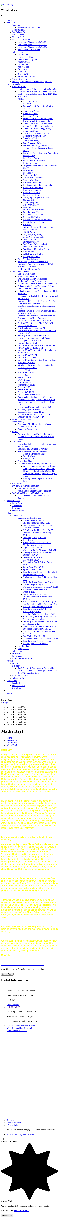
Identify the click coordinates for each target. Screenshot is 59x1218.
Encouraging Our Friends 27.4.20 (32, 409)
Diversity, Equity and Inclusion (25, 486)
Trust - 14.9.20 (24, 370)
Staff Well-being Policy (33, 247)
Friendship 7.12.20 (26, 392)
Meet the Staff (18, 37)
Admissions (17, 483)
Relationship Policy (31, 217)
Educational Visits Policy (34, 160)
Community (12, 680)
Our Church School (20, 271)
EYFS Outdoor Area (27, 76)
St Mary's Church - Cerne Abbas (32, 281)
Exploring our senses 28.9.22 (35, 643)
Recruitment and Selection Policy (37, 219)
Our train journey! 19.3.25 (34, 537)
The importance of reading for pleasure (34, 463)
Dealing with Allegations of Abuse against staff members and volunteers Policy (39, 148)
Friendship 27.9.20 (26, 372)
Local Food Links (20, 675)
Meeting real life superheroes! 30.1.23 (39, 626)
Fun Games (17, 656)
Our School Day (19, 32)
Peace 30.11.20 (24, 390)
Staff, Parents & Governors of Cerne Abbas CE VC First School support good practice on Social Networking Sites (37, 670)
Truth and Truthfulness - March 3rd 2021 (35, 323)
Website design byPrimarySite (20, 1134)
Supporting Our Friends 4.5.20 (31, 412)
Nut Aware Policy (31, 205)
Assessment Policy (31, 111)
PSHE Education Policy (33, 210)
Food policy (28, 173)
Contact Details (18, 30)
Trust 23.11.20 (24, 387)
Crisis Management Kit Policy (36, 133)
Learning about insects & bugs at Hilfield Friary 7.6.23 (37, 610)
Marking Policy (29, 200)
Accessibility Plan (31, 101)
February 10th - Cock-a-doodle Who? (34, 335)
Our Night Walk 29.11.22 (34, 636)
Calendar (16, 508)
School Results (24, 96)
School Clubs (18, 35)
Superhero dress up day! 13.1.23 (37, 629)
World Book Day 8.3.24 (33, 567)
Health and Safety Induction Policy (38, 185)
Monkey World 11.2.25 (33, 545)
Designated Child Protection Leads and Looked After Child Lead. (34, 425)
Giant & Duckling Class (28, 59)
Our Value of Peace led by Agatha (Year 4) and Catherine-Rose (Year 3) (36, 302)
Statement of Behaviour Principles (38, 118)
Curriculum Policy (31, 141)
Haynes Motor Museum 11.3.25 (37, 542)
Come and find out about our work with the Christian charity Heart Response (36, 317)
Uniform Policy (29, 251)
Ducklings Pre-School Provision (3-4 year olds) (32, 81)
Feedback (16, 683)
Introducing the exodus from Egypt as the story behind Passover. (35, 366)
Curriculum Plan (25, 461)
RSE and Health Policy (33, 214)
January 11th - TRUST (27, 357)
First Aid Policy (30, 170)
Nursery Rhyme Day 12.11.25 (36, 520)
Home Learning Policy (33, 187)
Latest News (17, 503)
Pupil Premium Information (29, 259)
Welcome (16, 25)
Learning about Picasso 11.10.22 (37, 641)
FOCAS (15, 663)
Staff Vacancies (18, 685)
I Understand (7, 1215)
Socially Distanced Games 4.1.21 (32, 394)
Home (9, 20)
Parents (10, 661)
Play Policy (28, 207)
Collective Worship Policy (34, 136)
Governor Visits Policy (33, 178)
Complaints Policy (31, 138)
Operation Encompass (27, 429)
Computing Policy (31, 131)
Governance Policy (31, 175)
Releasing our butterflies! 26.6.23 (37, 606)
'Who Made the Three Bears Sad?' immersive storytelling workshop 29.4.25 (38, 532)
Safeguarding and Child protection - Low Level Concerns (38, 228)
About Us (11, 22)
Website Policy (13, 1125)
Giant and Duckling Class (34, 454)
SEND (15, 431)
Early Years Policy (31, 158)
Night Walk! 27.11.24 (32, 547)
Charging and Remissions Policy (37, 121)
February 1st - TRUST (27, 343)
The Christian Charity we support (32, 279)
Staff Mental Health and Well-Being (27, 493)
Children (10, 513)
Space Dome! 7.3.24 (32, 569)
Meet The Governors (21, 39)
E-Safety (16, 666)
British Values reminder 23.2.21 (31, 328)
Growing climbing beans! (34, 528)
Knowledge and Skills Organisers (32, 451)
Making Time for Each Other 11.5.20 (34, 414)
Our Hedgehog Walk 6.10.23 (35, 594)
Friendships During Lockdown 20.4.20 (34, 407)
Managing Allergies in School (36, 197)
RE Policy (27, 224)
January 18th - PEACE (28, 355)
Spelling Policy (29, 239)
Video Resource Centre (22, 658)
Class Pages (17, 515)
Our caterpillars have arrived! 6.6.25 (38, 525)
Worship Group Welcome (29, 27)
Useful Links (17, 688)
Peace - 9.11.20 (24, 382)
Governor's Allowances (33, 180)
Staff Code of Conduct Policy (36, 244)
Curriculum (17, 441)
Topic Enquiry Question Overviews (33, 449)
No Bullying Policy (31, 202)
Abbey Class (23, 67)
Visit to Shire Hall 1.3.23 (34, 619)
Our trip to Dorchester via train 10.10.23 (40, 587)
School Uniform (19, 678)
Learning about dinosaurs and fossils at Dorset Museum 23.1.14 (40, 573)
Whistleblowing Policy (33, 254)
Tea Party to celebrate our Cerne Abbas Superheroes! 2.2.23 (40, 622)
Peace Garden (24, 62)
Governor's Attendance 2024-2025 (32, 44)
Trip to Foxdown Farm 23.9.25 (36, 523)
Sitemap (10, 1120)
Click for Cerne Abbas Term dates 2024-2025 (37, 94)
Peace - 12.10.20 (25, 377)
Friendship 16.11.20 (26, 385)
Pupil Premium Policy (32, 212)
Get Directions (13, 1004)
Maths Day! (12, 745)
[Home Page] (8, 5)
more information (21, 1210)
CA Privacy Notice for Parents (31, 269)
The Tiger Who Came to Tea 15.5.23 (39, 614)
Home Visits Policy (31, 192)
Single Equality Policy (32, 234)
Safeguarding (18, 422)
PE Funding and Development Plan (33, 261)
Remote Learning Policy (33, 222)
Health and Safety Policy (34, 182)
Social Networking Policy (34, 237)
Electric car (28, 540)
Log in (9, 693)
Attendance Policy (31, 113)
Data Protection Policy (33, 143)
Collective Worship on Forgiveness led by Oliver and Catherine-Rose (36, 287)
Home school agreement (33, 190)
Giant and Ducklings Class (29, 518)
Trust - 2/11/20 (24, 380)
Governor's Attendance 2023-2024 (32, 47)
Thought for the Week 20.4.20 (31, 417)
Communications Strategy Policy (37, 128)
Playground (23, 69)
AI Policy (27, 104)
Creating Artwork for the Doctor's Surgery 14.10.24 (37, 553)
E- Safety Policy (30, 163)
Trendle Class (23, 54)
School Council (19, 651)
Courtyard (22, 72)
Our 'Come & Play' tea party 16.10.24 (39, 550)
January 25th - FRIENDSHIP (30, 348)
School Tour (17, 52)
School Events (18, 510)
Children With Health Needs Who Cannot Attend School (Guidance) (38, 124)
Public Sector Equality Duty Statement (34, 491)
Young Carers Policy (32, 256)
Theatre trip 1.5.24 (31, 560)
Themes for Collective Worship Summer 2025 (37, 284)
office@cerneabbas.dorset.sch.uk (22, 1025)
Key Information (14, 84)
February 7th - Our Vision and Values (34, 338)
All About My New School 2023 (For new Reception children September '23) (40, 603)
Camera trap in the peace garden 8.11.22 (40, 638)
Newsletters (17, 505)
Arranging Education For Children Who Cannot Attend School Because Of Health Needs (36, 436)
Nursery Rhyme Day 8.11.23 (35, 584)
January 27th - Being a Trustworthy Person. (36, 345)
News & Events (13, 500)
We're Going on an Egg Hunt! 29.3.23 (39, 616)
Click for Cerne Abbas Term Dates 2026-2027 (38, 89)
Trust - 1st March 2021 (27, 325)
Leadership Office (25, 57)
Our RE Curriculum (26, 274)
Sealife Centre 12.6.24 (32, 557)
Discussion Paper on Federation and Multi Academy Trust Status (36, 265)
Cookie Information (15, 1122)
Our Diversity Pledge (27, 488)
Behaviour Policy (30, 116)
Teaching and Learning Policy (36, 249)
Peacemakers (17, 653)
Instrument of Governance (29, 49)
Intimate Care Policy (32, 195)
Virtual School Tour (20, 79)
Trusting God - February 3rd (30, 340)
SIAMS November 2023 (28, 276)
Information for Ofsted (22, 419)
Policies (21, 99)
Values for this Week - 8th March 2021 (34, 320)
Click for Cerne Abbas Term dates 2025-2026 (37, 91)
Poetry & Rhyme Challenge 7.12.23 (38, 582)
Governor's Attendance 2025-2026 (32, 42)
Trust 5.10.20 (23, 375)
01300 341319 (14, 1007)
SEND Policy (29, 232)
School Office (24, 74)
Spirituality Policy (31, 242)
